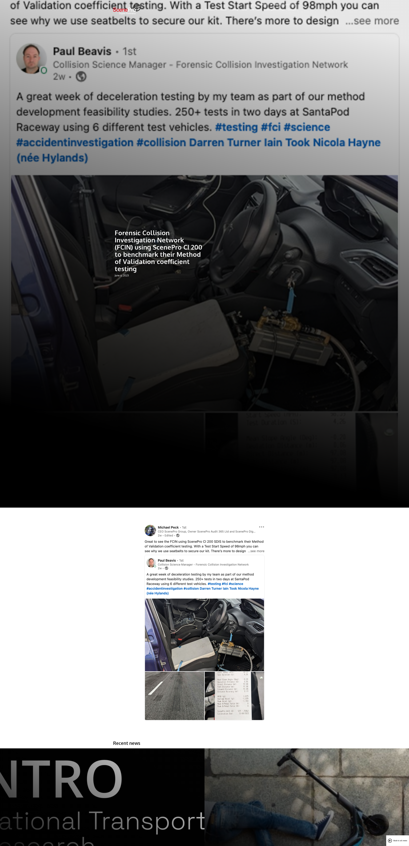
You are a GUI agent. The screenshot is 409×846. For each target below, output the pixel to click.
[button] (211, 9)
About (223, 9)
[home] (127, 9)
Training (234, 9)
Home (199, 9)
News (244, 9)
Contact (292, 9)
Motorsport (270, 9)
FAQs (282, 9)
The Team (255, 9)
